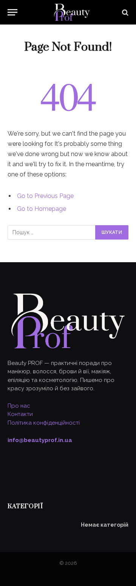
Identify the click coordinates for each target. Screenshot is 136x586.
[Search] (124, 12)
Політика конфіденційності (44, 422)
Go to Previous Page (45, 195)
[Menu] (12, 12)
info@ (40, 440)
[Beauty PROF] (72, 12)
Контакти (20, 414)
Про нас (19, 405)
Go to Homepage (41, 208)
